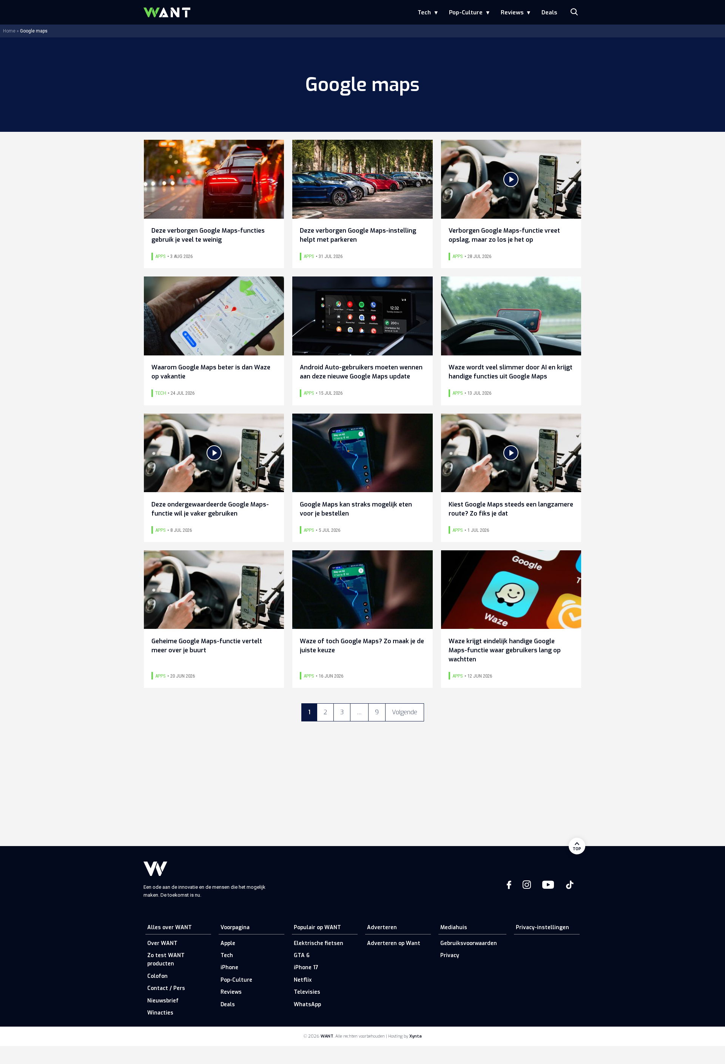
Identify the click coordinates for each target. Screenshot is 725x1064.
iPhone (229, 967)
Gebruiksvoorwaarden (468, 943)
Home (9, 31)
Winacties (160, 1012)
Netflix (303, 980)
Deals (549, 12)
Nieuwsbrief (163, 1000)
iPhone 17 (306, 967)
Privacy (449, 955)
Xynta (415, 1036)
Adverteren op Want (393, 943)
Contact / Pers (166, 988)
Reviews (512, 12)
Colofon (157, 976)
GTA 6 (302, 955)
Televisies (307, 992)
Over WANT (162, 943)
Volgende (404, 712)
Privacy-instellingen (542, 927)
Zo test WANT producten (166, 959)
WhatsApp (307, 1004)
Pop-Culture (466, 12)
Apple (228, 943)
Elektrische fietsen (318, 943)
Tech (424, 12)
